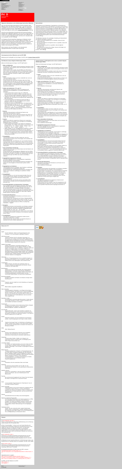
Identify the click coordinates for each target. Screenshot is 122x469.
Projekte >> (3, 4)
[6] (23, 48)
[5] (20, 41)
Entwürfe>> (21, 10)
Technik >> (21, 6)
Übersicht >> (21, 2)
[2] (32, 30)
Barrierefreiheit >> (22, 8)
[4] (16, 36)
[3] (11, 33)
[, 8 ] (8, 434)
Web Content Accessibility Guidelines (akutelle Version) (13, 456)
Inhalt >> (21, 3)
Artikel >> (3, 8)
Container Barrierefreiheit (23, 30)
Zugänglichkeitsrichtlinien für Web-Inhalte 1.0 (11, 450)
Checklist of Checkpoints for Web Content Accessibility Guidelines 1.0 (16, 457)
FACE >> (3, 2)
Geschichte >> (4, 3)
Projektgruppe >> (5, 6)
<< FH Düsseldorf (5, 0)
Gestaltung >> (22, 4)
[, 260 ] (9, 420)
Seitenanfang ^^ (22, 466)
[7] (7, 98)
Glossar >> (21, 9)
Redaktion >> (21, 5)
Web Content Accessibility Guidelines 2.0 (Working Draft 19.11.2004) (16, 458)
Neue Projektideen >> (6, 5)
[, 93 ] (7, 443)
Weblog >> (3, 9)
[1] (4, 26)
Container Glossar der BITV (33, 57)
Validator (5, 461)
